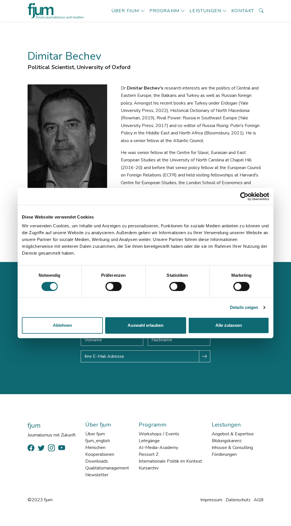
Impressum (211, 500)
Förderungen (224, 454)
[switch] (113, 286)
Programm (164, 11)
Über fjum (125, 11)
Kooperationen (99, 454)
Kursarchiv (149, 468)
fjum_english (97, 441)
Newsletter (96, 475)
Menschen (95, 447)
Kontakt (242, 11)
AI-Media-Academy (158, 447)
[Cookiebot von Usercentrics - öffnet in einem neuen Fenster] (244, 196)
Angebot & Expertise (233, 434)
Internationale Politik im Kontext (170, 461)
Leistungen (205, 11)
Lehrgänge (149, 441)
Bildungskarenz (227, 441)
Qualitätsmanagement (107, 468)
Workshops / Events (159, 434)
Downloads (96, 461)
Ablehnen (62, 325)
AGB (258, 500)
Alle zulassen (228, 325)
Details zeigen (244, 307)
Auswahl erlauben (145, 325)
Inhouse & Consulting (232, 447)
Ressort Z (148, 454)
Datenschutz (238, 500)
